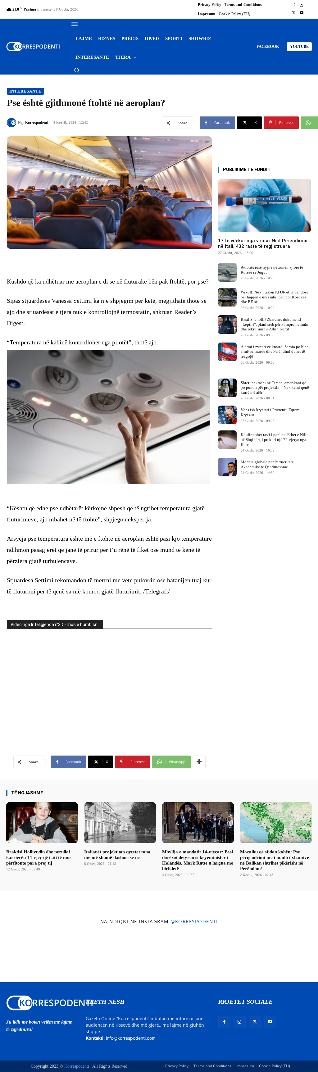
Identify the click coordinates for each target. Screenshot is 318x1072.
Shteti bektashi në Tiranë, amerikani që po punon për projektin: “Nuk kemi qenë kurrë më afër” (275, 387)
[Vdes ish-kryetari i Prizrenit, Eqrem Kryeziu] (227, 415)
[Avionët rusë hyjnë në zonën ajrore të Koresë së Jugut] (227, 272)
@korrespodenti (194, 921)
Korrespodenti (36, 122)
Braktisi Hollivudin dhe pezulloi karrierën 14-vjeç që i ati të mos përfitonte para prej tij (38, 857)
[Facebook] (294, 5)
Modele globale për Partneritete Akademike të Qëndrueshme (267, 464)
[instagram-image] (26, 955)
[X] (294, 13)
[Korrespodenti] (12, 122)
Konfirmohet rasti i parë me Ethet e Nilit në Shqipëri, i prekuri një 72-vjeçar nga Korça (274, 439)
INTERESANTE (25, 91)
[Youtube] (301, 13)
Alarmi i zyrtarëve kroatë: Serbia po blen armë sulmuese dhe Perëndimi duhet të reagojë (275, 351)
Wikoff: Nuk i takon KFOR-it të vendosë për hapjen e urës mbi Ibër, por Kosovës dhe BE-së (274, 297)
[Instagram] (301, 5)
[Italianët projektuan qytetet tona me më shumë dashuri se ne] (120, 822)
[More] (199, 762)
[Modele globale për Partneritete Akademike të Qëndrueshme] (227, 467)
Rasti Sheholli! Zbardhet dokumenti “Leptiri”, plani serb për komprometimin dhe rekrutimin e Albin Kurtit (274, 324)
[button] (77, 70)
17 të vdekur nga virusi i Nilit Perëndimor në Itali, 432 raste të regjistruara (263, 243)
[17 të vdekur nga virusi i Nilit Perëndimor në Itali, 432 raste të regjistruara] (264, 205)
